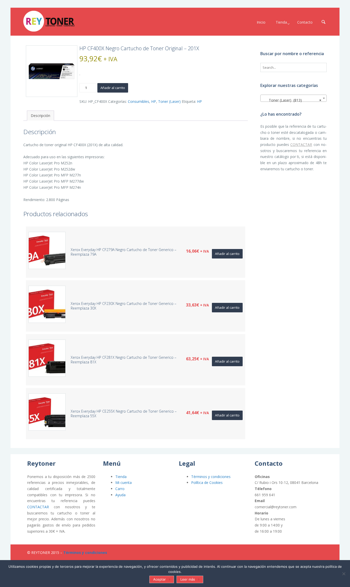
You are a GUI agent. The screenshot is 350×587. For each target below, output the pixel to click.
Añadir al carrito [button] (227, 253)
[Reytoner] (49, 21)
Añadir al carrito (112, 87)
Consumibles (138, 101)
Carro (120, 488)
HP (153, 101)
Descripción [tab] (40, 115)
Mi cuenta (123, 482)
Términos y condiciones (211, 476)
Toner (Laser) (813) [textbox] (292, 100)
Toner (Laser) (169, 101)
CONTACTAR (301, 144)
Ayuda (120, 494)
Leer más (187, 579)
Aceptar (159, 579)
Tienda (121, 476)
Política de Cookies (207, 482)
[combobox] (293, 98)
